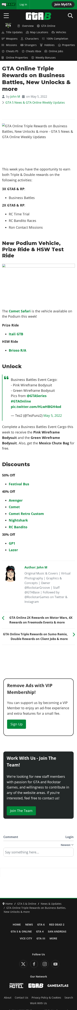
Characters (32, 38)
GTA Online (48, 26)
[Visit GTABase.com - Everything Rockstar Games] (36, 985)
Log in (23, 4)
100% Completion (57, 38)
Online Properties (17, 57)
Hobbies (49, 45)
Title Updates (14, 32)
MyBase (6, 4)
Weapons (12, 38)
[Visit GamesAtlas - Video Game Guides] (58, 985)
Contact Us (21, 997)
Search (68, 997)
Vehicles (61, 32)
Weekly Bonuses (46, 57)
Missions (11, 45)
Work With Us (38, 1003)
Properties (68, 45)
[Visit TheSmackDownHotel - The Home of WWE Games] (16, 985)
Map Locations (39, 32)
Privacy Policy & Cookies (46, 997)
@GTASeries (37, 395)
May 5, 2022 (52, 415)
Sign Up (16, 724)
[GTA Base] (38, 16)
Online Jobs (56, 51)
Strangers (30, 45)
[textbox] (38, 853)
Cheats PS (12, 51)
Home (17, 924)
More (53, 938)
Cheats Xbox (33, 51)
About (7, 997)
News (29, 924)
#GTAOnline (21, 401)
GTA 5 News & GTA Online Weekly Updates (35, 102)
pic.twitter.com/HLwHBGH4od (36, 406)
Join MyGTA (63, 4)
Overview (28, 26)
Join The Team (21, 810)
